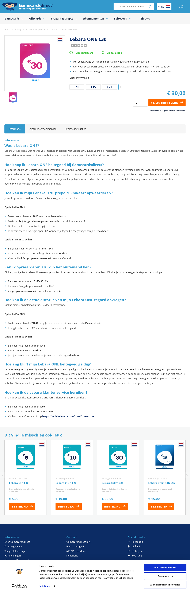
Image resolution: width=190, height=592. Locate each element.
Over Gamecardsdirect (17, 541)
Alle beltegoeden (37, 29)
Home (7, 29)
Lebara (53, 29)
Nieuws (145, 18)
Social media (136, 537)
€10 (77, 87)
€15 (93, 87)
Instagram (137, 551)
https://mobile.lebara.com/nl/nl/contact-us (68, 416)
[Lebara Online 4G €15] (165, 477)
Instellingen (45, 586)
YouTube (136, 555)
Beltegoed (19, 29)
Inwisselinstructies (75, 129)
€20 (109, 87)
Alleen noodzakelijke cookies (165, 584)
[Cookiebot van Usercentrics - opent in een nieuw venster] (19, 586)
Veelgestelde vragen (15, 551)
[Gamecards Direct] (27, 6)
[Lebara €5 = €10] (25, 477)
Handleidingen (12, 555)
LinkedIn (136, 546)
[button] (121, 87)
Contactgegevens (14, 546)
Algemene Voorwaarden (43, 129)
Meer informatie (79, 77)
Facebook (137, 541)
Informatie (15, 129)
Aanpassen (163, 576)
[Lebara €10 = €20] (72, 477)
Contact (71, 537)
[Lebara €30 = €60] (118, 477)
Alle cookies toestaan (165, 567)
